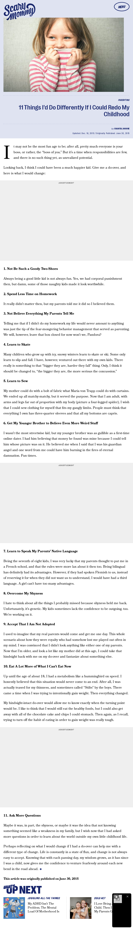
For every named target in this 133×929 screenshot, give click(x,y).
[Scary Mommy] (19, 11)
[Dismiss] (127, 896)
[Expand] (116, 896)
